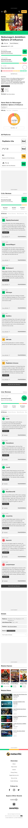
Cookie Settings (14, 781)
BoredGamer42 (9, 492)
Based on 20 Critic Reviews (7, 53)
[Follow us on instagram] (14, 790)
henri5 (6, 467)
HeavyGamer (8, 443)
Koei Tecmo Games (8, 32)
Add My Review (14, 73)
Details (3, 614)
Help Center (14, 766)
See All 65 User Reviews (14, 586)
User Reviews (6, 392)
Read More (5, 232)
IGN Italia (7, 339)
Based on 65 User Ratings (6, 61)
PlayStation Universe (10, 363)
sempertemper (9, 564)
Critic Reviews (6, 193)
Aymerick (7, 540)
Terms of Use (14, 778)
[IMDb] (21, 816)
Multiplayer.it (8, 268)
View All (25, 193)
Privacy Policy (14, 772)
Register (24, 11)
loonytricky (7, 516)
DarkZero (7, 316)
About (14, 764)
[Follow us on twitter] (18, 790)
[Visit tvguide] (14, 805)
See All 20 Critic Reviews (14, 384)
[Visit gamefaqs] (14, 808)
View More (13, 127)
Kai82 (6, 419)
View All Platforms (14, 43)
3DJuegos (7, 292)
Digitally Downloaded (11, 220)
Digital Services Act (14, 775)
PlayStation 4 (22, 236)
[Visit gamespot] (14, 800)
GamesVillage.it (9, 244)
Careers (14, 769)
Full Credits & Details (7, 635)
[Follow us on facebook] (9, 790)
